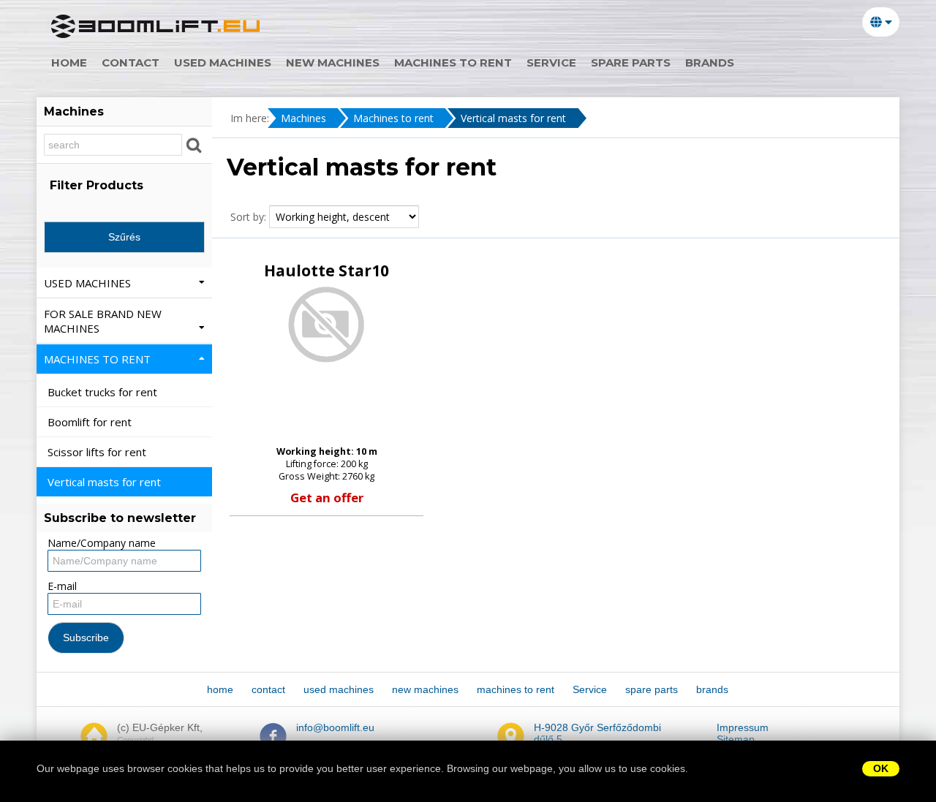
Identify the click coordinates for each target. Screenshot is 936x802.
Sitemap (736, 739)
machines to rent (453, 62)
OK (880, 768)
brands (709, 62)
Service (551, 62)
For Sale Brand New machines (103, 321)
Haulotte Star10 (326, 270)
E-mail (62, 586)
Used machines (89, 283)
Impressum (743, 727)
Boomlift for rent (91, 422)
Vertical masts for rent (513, 118)
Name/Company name (102, 543)
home (69, 62)
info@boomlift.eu (335, 727)
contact (130, 62)
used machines (222, 62)
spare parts (631, 62)
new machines (333, 62)
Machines (303, 118)
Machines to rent (393, 118)
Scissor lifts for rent (98, 451)
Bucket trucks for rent (104, 392)
